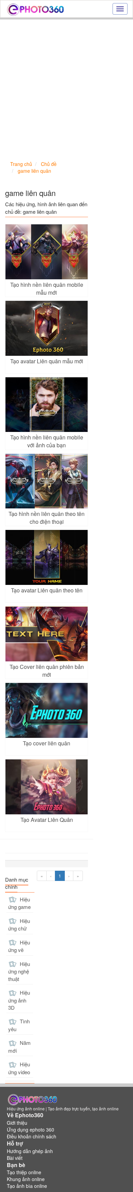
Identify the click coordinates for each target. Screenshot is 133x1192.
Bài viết (15, 1157)
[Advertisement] (66, 89)
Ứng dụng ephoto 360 (30, 1129)
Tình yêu (19, 1025)
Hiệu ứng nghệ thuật (19, 971)
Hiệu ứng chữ (19, 924)
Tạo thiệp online (24, 1172)
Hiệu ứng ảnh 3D (19, 1000)
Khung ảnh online (26, 1179)
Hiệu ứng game (19, 903)
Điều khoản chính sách (31, 1136)
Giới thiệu (17, 1122)
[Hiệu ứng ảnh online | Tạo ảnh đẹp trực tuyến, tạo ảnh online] (35, 8)
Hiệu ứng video (19, 1068)
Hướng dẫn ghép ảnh (30, 1151)
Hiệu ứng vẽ (19, 946)
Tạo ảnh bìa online (27, 1185)
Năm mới (19, 1046)
